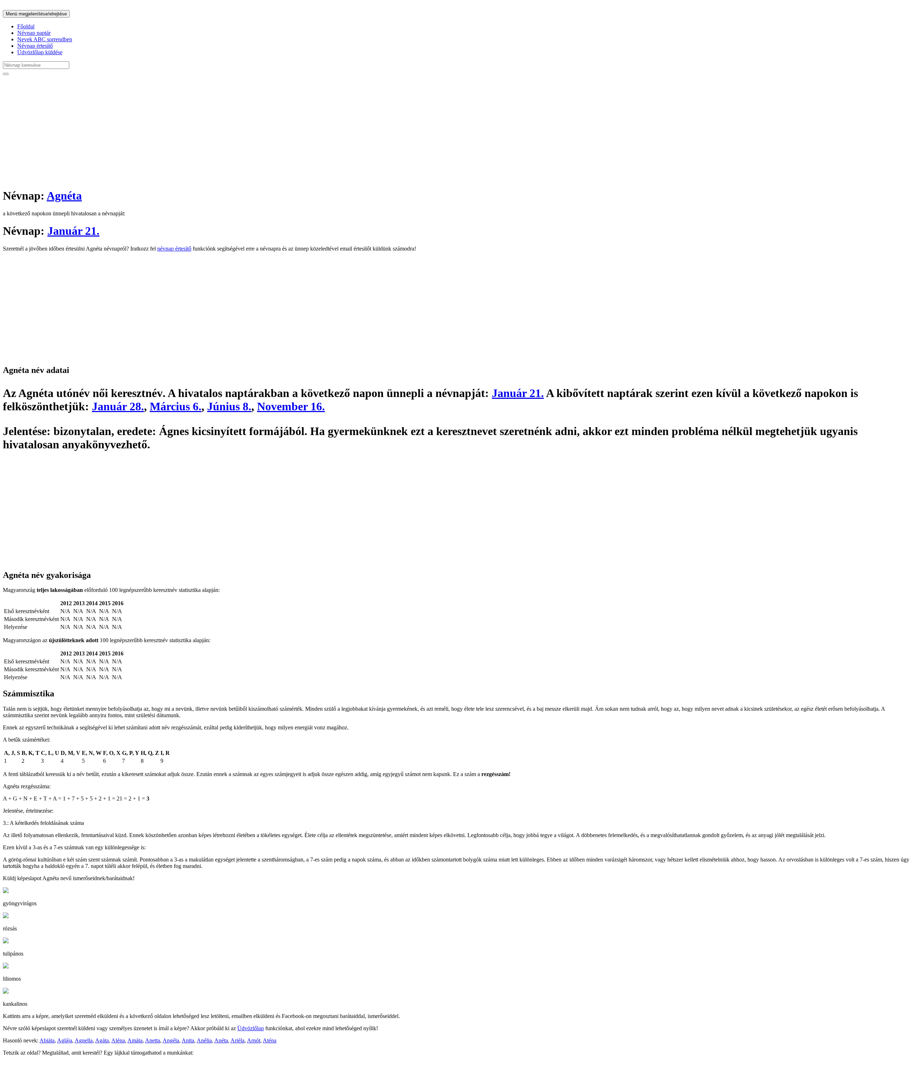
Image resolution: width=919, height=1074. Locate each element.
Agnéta (64, 195)
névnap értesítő (174, 249)
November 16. (291, 406)
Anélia (204, 1040)
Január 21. (73, 230)
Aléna (118, 1040)
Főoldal (25, 26)
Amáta (135, 1040)
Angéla (171, 1040)
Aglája (64, 1040)
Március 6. (175, 406)
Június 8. (229, 406)
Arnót (253, 1040)
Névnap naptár (34, 33)
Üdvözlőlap (250, 1028)
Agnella (84, 1040)
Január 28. (118, 406)
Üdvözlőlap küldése (39, 52)
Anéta (221, 1040)
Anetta (152, 1040)
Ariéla (237, 1040)
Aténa (269, 1040)
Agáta (102, 1040)
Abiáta (47, 1040)
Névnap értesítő (35, 46)
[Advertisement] (218, 131)
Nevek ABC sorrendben (44, 39)
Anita (188, 1040)
